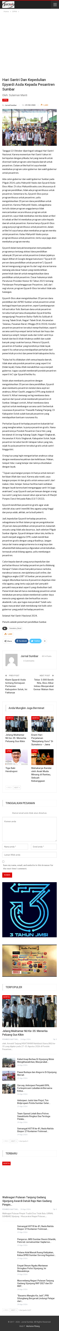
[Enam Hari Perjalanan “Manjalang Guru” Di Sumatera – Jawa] (42, 724)
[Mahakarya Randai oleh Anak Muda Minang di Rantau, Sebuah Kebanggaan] (42, 757)
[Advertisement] (29, 44)
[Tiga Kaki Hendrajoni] (16, 757)
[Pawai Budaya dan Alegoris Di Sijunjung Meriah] (8, 1076)
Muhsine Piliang (33, 1326)
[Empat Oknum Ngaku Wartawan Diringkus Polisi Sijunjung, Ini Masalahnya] (8, 1269)
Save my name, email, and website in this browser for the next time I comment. (28, 867)
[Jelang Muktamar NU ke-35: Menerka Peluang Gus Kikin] (16, 724)
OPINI (5, 100)
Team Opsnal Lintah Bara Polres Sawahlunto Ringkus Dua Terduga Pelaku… (33, 1116)
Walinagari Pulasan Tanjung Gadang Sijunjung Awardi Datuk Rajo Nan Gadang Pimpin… (27, 1201)
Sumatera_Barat (15, 628)
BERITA (10, 718)
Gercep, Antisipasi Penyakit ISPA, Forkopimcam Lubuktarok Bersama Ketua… (34, 1088)
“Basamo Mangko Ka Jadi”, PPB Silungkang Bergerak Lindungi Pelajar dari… (36, 1298)
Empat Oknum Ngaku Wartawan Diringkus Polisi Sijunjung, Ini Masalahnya (32, 1268)
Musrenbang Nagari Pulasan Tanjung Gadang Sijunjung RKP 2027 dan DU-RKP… (35, 1283)
